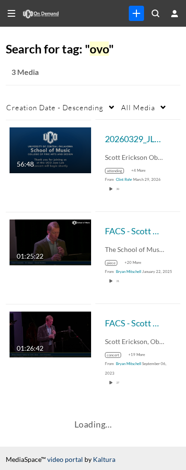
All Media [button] (138, 107)
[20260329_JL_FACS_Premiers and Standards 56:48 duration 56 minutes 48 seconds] (50, 149)
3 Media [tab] (25, 71)
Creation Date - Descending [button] (54, 107)
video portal (65, 459)
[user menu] (174, 13)
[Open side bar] (11, 13)
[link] (136, 13)
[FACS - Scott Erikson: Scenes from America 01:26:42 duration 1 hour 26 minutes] (50, 333)
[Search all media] (155, 13)
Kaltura (104, 459)
